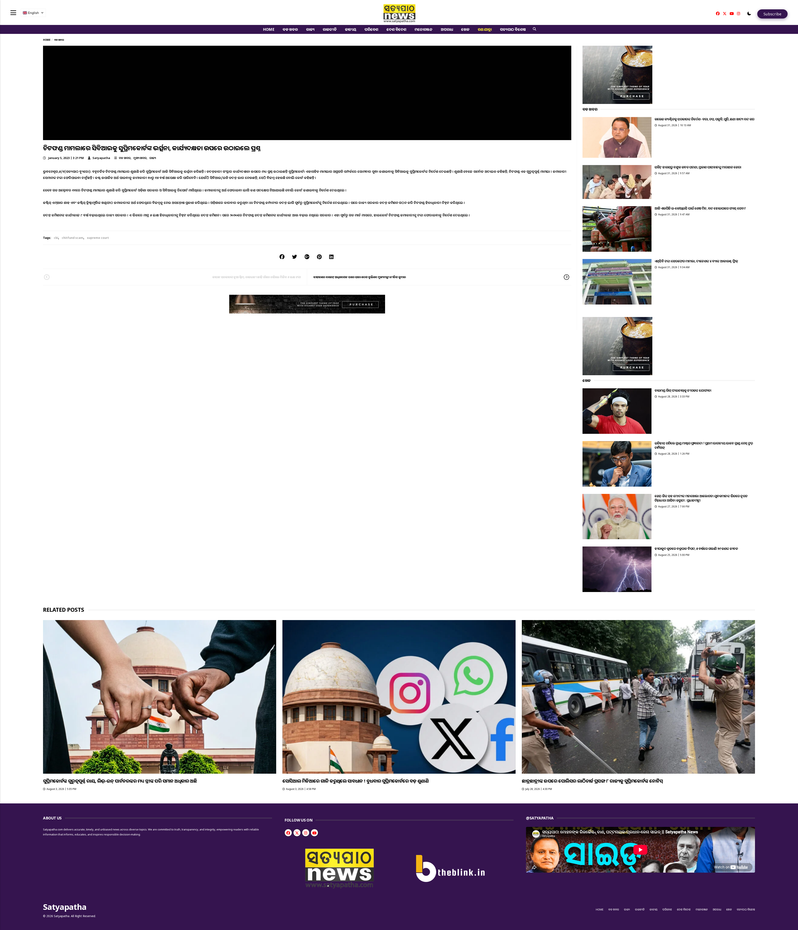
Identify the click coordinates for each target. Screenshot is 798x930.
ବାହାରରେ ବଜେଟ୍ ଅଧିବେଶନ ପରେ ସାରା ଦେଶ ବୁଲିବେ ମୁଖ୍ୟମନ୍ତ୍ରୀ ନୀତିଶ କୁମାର (359, 277)
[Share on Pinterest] (319, 256)
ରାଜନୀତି (329, 29)
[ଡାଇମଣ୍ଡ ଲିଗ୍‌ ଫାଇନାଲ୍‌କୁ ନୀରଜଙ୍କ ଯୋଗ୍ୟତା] (616, 411)
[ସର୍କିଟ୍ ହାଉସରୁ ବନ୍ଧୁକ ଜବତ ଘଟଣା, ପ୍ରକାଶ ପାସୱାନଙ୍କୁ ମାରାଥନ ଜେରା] (616, 182)
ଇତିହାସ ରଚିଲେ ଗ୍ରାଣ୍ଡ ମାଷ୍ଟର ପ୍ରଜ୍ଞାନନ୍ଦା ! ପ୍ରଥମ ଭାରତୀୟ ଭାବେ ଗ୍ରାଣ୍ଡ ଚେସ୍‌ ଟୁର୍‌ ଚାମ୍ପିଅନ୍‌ (704, 445)
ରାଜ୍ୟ (310, 29)
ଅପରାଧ (447, 29)
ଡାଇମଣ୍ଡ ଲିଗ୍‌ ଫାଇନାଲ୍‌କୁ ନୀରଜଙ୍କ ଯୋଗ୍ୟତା (683, 390)
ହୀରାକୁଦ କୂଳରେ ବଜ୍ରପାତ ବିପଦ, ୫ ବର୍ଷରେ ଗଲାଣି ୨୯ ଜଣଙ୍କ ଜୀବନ (696, 548)
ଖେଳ (465, 29)
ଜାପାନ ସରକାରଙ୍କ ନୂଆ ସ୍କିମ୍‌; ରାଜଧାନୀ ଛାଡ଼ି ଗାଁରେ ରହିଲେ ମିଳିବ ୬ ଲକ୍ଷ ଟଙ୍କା (256, 277)
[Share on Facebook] (282, 256)
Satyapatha (101, 158)
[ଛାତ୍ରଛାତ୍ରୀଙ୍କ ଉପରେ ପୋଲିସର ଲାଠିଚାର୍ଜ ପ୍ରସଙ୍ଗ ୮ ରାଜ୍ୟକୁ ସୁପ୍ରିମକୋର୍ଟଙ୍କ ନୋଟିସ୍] (638, 697)
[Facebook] (718, 13)
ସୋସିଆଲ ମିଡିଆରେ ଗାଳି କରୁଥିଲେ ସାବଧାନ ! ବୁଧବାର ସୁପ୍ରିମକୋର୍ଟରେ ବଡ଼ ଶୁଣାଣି (355, 781)
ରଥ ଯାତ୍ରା (485, 29)
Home (268, 29)
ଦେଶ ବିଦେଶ (396, 29)
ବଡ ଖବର (290, 29)
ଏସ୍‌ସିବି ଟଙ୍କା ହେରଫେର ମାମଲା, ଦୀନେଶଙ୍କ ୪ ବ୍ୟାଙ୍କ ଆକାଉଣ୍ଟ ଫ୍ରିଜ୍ (696, 261)
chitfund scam (72, 238)
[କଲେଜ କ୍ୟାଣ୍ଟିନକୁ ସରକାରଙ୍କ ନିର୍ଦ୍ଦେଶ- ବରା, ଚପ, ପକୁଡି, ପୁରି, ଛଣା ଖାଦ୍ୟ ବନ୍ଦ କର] (616, 137)
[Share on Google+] (307, 256)
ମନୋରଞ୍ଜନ (423, 29)
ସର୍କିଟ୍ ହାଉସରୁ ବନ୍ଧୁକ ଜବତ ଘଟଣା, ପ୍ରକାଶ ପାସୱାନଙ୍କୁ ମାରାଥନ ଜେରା (698, 167)
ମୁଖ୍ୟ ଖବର (140, 158)
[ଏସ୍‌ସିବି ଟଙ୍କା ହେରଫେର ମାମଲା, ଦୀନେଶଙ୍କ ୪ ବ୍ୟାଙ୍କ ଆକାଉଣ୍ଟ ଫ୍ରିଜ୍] (616, 282)
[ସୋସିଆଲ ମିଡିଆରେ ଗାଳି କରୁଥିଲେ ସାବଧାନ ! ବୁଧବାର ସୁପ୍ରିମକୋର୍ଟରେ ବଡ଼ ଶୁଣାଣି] (399, 697)
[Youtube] (732, 13)
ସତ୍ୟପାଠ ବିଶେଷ (513, 29)
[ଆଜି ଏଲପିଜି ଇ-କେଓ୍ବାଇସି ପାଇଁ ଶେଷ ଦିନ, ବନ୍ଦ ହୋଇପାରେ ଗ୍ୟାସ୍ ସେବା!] (616, 229)
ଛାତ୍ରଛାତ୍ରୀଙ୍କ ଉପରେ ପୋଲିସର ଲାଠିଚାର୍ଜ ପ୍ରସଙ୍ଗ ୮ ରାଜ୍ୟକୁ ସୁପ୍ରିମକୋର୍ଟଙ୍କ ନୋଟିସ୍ (592, 781)
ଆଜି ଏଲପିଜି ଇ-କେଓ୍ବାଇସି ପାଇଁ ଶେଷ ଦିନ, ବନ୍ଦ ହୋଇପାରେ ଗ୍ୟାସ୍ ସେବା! (700, 208)
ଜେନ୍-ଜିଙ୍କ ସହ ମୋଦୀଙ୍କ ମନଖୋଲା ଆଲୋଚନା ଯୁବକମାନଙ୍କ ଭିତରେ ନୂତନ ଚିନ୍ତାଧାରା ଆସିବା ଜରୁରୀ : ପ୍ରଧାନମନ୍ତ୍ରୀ (701, 498)
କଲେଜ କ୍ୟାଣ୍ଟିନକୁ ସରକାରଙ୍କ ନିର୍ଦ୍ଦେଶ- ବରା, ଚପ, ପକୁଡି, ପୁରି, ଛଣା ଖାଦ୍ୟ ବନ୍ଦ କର (704, 119)
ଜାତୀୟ (350, 29)
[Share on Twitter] (294, 256)
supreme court (98, 238)
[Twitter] (725, 13)
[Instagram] (738, 13)
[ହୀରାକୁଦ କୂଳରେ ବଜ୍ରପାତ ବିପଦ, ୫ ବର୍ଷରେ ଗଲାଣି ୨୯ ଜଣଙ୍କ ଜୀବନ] (616, 569)
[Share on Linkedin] (331, 256)
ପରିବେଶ (371, 29)
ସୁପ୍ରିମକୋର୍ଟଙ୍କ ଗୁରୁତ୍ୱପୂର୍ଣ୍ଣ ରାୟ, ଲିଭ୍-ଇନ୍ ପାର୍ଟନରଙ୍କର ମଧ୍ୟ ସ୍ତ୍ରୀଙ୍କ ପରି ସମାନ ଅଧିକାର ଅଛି (120, 781)
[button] (749, 13)
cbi (56, 238)
